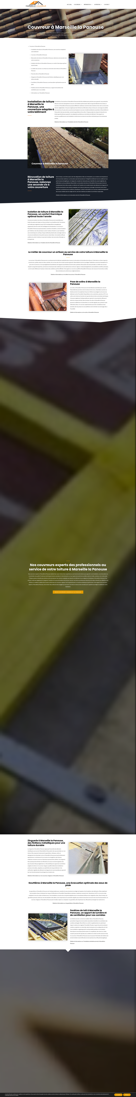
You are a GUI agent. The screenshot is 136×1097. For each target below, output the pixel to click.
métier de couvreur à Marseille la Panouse (75, 274)
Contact (106, 4)
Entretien (97, 4)
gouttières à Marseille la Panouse (75, 903)
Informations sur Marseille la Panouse (40, 93)
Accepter (118, 1094)
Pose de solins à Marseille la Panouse (40, 73)
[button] (81, 4)
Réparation (87, 4)
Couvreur (77, 4)
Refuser (127, 1094)
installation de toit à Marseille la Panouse (78, 122)
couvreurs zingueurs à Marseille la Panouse (53, 875)
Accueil (69, 4)
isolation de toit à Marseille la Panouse (50, 242)
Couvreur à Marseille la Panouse (37, 46)
